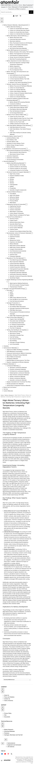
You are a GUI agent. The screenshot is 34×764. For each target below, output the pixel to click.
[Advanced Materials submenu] (15, 161)
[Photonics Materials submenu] (15, 364)
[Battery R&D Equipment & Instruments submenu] (27, 50)
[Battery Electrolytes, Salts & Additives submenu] (27, 36)
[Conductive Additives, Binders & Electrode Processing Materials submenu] (18, 100)
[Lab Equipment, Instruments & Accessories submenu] (27, 149)
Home (2, 395)
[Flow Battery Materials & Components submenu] (27, 106)
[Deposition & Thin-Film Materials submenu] (24, 258)
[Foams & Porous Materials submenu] (21, 217)
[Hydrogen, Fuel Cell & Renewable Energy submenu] (26, 288)
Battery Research (9, 395)
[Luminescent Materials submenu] (19, 366)
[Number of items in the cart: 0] (20, 15)
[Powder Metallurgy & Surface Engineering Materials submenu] (8, 281)
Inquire (3, 7)
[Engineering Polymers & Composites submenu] (26, 204)
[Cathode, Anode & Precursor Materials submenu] (27, 84)
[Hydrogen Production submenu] (19, 303)
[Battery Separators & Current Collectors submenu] (28, 61)
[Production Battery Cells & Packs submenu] (21, 136)
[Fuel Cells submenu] (13, 290)
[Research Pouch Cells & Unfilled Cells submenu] (27, 114)
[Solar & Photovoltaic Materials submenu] (23, 317)
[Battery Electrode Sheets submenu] (21, 27)
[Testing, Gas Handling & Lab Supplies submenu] (27, 330)
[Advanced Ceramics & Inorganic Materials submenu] (29, 172)
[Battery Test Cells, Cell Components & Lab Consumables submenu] (15, 73)
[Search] (31, 12)
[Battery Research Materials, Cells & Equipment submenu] (28, 25)
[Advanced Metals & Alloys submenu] (21, 192)
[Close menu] (1, 21)
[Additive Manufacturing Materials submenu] (25, 163)
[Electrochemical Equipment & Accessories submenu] (29, 150)
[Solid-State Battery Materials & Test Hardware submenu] (31, 125)
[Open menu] (1, 18)
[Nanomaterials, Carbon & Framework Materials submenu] (32, 233)
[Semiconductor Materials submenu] (17, 348)
